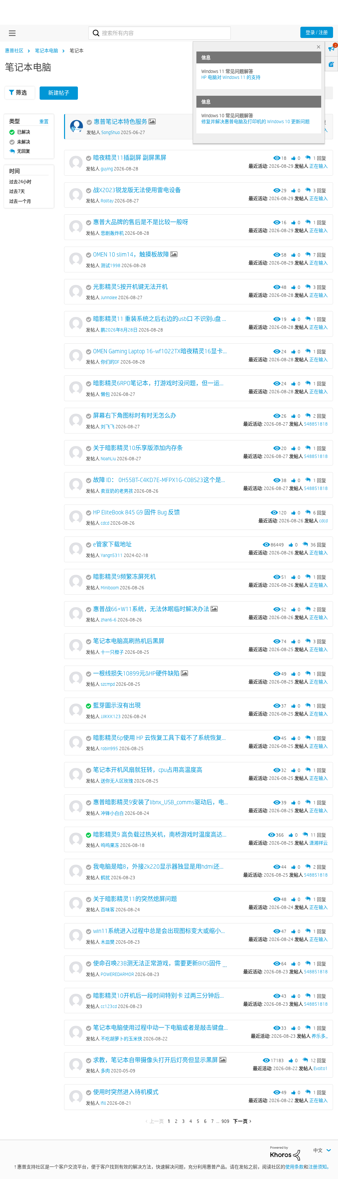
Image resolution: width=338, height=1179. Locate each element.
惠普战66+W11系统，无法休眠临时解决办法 (151, 609)
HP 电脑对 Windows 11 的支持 (230, 77)
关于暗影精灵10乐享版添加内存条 (138, 448)
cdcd (323, 521)
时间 (14, 171)
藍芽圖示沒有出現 (117, 705)
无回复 (23, 151)
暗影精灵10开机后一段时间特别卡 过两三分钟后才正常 (161, 995)
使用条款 (294, 1167)
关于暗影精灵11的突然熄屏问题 (135, 899)
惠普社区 (14, 50)
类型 (14, 121)
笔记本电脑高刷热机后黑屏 (128, 641)
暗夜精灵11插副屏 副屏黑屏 (129, 157)
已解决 (23, 132)
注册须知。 (319, 1167)
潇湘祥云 (318, 843)
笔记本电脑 (46, 50)
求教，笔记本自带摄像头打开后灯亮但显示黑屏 (155, 1060)
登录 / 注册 (317, 32)
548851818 (316, 424)
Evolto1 (321, 1068)
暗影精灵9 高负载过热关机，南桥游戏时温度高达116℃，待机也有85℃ (161, 834)
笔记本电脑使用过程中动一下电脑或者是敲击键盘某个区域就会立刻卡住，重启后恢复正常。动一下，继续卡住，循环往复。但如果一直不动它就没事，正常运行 (161, 1027)
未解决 (23, 142)
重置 (44, 121)
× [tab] (318, 47)
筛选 (21, 92)
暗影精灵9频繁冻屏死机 (124, 576)
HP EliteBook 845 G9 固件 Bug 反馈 (136, 512)
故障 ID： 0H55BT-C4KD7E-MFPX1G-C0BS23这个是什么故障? (161, 480)
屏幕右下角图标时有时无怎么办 (134, 415)
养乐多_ (320, 1036)
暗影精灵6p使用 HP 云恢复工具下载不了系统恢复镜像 (161, 738)
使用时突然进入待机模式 (125, 1092)
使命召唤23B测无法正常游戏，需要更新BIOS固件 (157, 963)
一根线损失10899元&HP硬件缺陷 (136, 673)
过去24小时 (20, 182)
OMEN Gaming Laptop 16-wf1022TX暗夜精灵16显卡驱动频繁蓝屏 (161, 351)
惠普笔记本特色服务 (120, 121)
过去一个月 (20, 201)
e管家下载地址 (112, 544)
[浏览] (10, 33)
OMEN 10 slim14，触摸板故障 (131, 254)
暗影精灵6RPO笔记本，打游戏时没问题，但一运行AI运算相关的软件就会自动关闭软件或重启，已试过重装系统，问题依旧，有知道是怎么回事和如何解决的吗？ (161, 383)
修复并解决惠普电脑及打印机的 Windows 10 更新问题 (255, 121)
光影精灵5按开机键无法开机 (130, 287)
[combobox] (159, 33)
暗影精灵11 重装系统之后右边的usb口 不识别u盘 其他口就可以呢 (161, 319)
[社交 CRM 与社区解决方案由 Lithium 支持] (285, 1153)
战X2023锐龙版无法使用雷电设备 (137, 190)
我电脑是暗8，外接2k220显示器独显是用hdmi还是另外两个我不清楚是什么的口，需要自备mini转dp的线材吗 (161, 866)
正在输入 (318, 166)
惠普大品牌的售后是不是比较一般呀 (140, 222)
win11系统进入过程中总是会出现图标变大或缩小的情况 (161, 931)
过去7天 (17, 191)
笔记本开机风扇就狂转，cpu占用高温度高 (147, 770)
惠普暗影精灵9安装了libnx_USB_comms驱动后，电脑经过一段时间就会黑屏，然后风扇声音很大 (161, 802)
